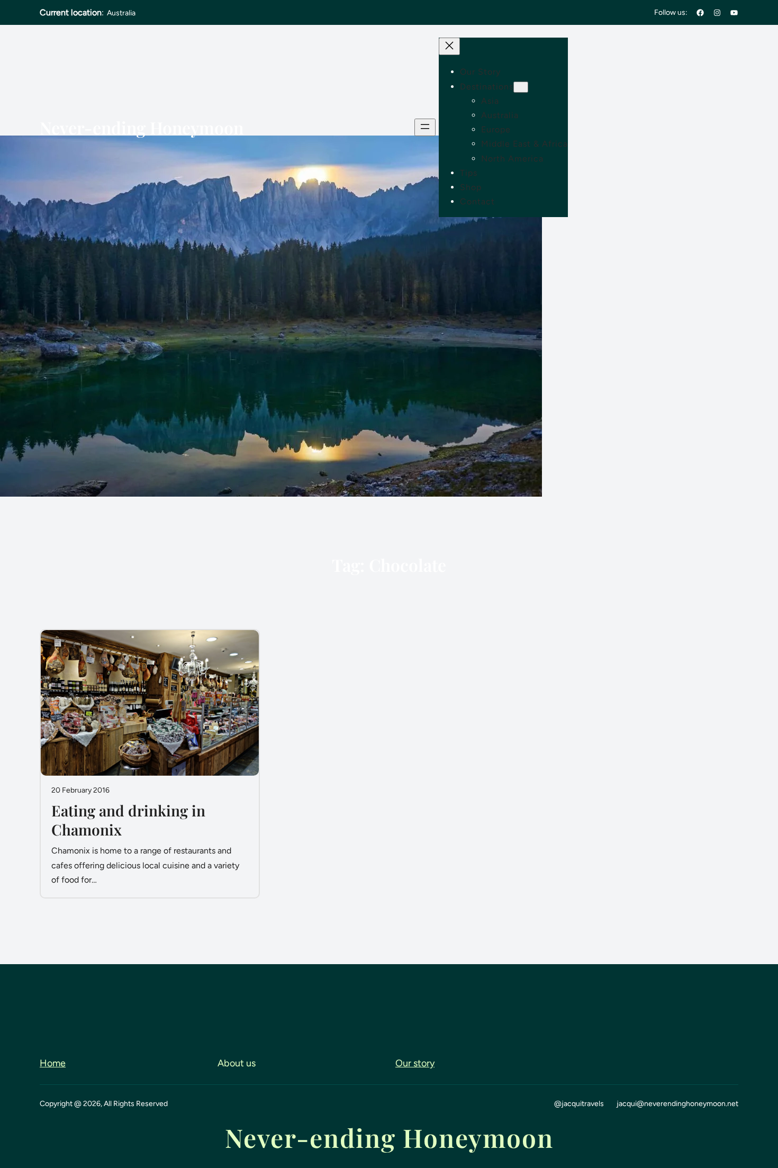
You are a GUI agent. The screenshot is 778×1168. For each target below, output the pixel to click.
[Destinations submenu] (520, 87)
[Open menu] (425, 127)
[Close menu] (449, 46)
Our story (415, 1063)
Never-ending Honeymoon (141, 127)
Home (53, 1063)
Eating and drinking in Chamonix (128, 820)
